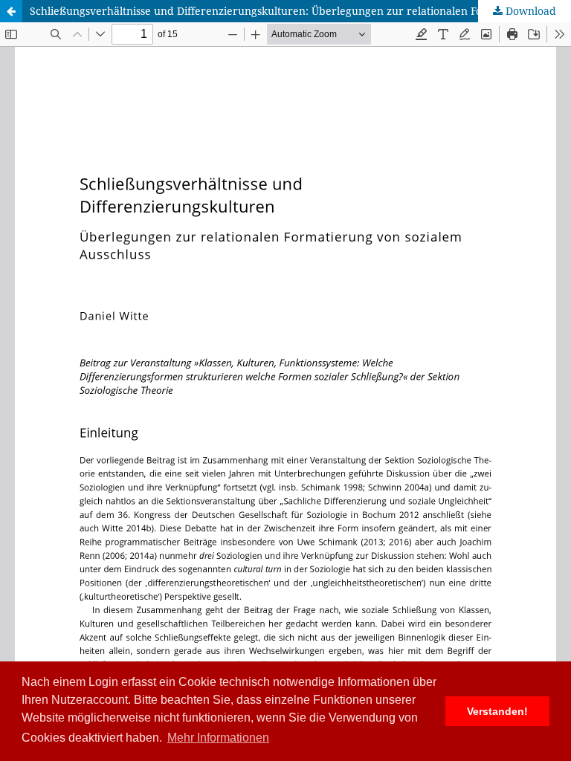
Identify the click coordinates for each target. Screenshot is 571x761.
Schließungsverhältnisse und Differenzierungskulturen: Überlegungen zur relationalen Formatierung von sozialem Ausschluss (300, 11)
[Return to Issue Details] (11, 11)
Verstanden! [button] (497, 711)
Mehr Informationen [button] (218, 737)
